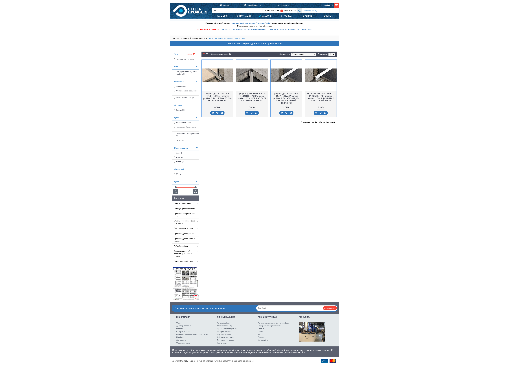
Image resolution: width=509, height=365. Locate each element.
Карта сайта (263, 340)
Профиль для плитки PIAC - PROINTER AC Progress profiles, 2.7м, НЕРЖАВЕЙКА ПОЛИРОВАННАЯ (217, 97)
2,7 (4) (178, 174)
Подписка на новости (226, 340)
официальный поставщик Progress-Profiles (251, 23)
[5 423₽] (195, 187)
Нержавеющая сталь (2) (185, 98)
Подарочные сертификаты (269, 326)
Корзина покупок (224, 334)
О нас (178, 323)
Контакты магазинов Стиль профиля (273, 323)
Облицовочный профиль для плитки (193, 38)
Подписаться (329, 308)
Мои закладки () (224, 326)
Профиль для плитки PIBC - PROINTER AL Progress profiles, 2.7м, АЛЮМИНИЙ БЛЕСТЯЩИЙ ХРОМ (320, 97)
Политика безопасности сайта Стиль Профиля (192, 336)
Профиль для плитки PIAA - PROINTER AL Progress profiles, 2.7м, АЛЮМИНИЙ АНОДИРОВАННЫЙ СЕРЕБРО (286, 98)
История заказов (224, 331)
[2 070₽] (176, 187)
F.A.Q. (260, 334)
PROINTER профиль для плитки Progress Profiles (227, 38)
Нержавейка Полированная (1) (186, 128)
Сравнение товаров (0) (221, 54)
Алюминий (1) (181, 86)
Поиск (260, 331)
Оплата (179, 329)
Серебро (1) (180, 140)
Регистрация (222, 343)
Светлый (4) (180, 110)
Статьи (261, 329)
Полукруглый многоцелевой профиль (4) (186, 73)
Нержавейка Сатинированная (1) (187, 135)
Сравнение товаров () (227, 329)
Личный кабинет (224, 323)
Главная (175, 38)
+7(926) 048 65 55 (272, 11)
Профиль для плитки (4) (185, 59)
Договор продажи (183, 326)
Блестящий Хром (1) (183, 123)
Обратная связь (183, 343)
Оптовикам (181, 340)
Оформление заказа (226, 337)
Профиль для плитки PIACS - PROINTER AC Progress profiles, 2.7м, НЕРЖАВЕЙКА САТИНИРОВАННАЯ (252, 97)
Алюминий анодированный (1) (186, 92)
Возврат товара (183, 332)
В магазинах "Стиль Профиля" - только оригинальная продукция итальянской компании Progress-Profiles (265, 29)
